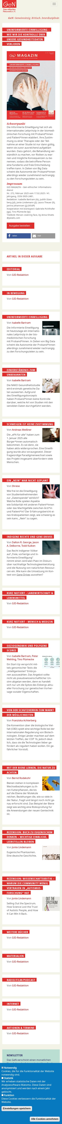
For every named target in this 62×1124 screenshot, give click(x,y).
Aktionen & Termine (20, 1027)
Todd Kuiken (28, 545)
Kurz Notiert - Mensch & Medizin (30, 621)
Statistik (8, 1078)
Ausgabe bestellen (19, 225)
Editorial (13, 269)
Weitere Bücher (17, 932)
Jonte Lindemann (21, 847)
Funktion (9, 1095)
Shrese (16, 486)
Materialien (15, 956)
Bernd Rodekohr (21, 778)
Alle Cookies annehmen (44, 1119)
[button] (19, 235)
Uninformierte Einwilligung (27, 317)
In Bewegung (16, 293)
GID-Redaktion (20, 274)
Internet (13, 1004)
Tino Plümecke (25, 659)
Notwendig (10, 1067)
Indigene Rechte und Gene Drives (30, 537)
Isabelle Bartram (21, 322)
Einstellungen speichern (17, 1108)
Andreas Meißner (22, 429)
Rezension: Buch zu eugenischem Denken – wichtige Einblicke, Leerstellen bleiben (30, 836)
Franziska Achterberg (24, 720)
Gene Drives (23, 574)
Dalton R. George (21, 542)
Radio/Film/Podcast (21, 980)
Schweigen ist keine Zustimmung (30, 424)
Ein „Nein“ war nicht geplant (27, 480)
